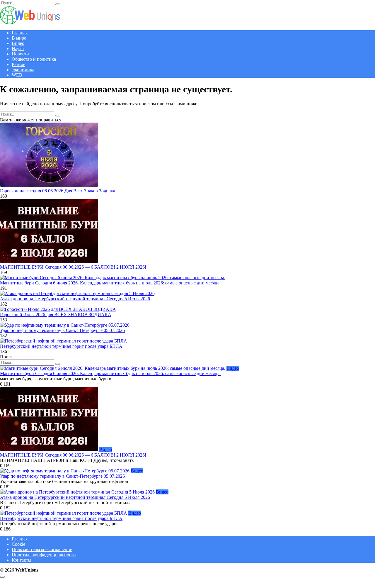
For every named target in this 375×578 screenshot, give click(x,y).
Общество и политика (34, 59)
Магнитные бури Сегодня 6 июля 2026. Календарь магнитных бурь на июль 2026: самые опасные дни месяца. (110, 282)
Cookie (18, 544)
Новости (20, 53)
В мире (19, 37)
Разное (18, 64)
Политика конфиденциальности (44, 554)
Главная (20, 32)
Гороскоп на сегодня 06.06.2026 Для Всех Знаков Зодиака (57, 190)
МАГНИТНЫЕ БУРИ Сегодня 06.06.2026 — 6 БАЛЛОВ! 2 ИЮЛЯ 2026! (73, 267)
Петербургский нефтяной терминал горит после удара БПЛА (61, 346)
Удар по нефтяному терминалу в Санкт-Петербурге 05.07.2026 (62, 330)
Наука (18, 48)
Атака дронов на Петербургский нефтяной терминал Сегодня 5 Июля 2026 (75, 298)
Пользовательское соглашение (42, 549)
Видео (18, 43)
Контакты (21, 559)
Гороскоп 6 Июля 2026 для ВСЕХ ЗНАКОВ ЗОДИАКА (55, 314)
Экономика (23, 69)
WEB (17, 74)
